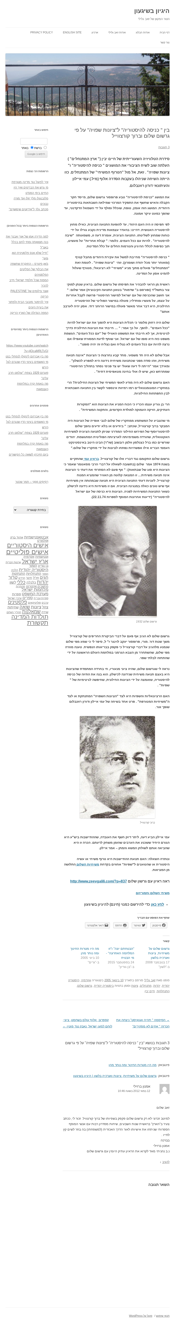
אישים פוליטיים (27, 551)
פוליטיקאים (34, 602)
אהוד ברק (16, 537)
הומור (33, 566)
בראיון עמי (91, 459)
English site (72, 32)
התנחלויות (163, 991)
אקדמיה (86, 980)
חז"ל (36, 578)
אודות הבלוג (143, 32)
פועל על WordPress (140, 1315)
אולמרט (42, 541)
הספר (45, 574)
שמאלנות (31, 611)
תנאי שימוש (163, 1315)
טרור (13, 577)
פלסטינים (17, 602)
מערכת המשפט (35, 594)
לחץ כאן (157, 904)
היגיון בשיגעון (152, 10)
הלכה (14, 570)
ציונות (134, 985)
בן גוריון (43, 566)
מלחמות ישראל (35, 589)
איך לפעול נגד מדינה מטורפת (30, 182)
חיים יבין (150, 991)
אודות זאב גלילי (117, 32)
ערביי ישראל (15, 598)
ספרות (16, 594)
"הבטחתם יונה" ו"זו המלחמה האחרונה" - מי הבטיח (120, 953)
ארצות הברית (13, 562)
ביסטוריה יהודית (104, 985)
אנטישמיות (41, 556)
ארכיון (95, 32)
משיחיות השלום (87, 864)
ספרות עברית (41, 598)
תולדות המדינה (29, 616)
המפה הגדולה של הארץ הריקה (29, 313)
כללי (21, 582)
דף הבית (165, 32)
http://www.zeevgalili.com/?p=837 (98, 881)
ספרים (28, 598)
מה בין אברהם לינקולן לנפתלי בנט (27, 356)
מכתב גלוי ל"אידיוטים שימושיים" (28, 209)
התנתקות (18, 573)
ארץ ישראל (35, 561)
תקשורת (37, 622)
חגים (44, 577)
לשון (13, 582)
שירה (44, 612)
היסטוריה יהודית (33, 569)
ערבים (45, 602)
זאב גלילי (149, 980)
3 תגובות (164, 147)
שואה (25, 606)
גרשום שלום (84, 985)
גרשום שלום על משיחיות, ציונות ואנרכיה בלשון (159, 953)
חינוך (29, 578)
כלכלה (31, 582)
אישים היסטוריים (27, 545)
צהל (45, 607)
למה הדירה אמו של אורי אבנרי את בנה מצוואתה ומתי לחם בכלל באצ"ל (27, 242)
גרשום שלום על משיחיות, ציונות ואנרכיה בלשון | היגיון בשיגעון (115, 1076)
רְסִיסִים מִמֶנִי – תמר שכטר (31, 481)
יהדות (156, 985)
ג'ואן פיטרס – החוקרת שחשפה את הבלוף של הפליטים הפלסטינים (29, 269)
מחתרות (20, 586)
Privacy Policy (41, 32)
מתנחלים (146, 985)
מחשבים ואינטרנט (37, 586)
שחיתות (13, 607)
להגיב (166, 1162)
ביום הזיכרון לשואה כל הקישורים (28, 454)
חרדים (21, 578)
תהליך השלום (14, 612)
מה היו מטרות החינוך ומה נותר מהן (133, 1065)
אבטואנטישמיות (36, 537)
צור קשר (165, 42)
